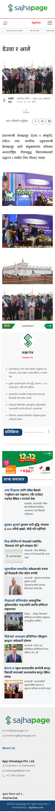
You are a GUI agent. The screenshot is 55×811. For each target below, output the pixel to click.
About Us (8, 748)
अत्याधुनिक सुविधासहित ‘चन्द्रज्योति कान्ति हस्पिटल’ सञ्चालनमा (26, 605)
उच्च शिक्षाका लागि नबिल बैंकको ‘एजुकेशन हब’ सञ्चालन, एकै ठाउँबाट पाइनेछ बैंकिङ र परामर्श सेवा (28, 373)
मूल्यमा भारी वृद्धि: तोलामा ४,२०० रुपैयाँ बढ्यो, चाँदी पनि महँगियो (26, 527)
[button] (50, 23)
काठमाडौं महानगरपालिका (14, 30)
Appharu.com (36, 807)
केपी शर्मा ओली (34, 30)
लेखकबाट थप (27, 357)
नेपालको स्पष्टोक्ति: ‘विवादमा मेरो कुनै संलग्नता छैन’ (23, 543)
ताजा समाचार (14, 479)
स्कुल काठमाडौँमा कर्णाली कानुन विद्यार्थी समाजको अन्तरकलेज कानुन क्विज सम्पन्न (27, 672)
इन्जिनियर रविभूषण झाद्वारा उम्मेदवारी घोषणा (25, 638)
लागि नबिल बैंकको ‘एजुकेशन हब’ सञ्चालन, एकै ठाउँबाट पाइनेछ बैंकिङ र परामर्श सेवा (23, 494)
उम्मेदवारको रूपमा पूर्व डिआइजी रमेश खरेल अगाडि (26, 571)
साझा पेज (11, 100)
